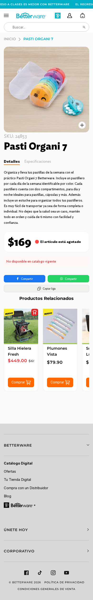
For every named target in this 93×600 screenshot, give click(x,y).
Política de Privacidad (64, 582)
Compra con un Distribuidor (26, 488)
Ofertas (10, 471)
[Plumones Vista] (60, 326)
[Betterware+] (20, 505)
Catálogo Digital (18, 463)
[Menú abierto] (10, 15)
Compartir (27, 278)
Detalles (12, 161)
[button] (46, 445)
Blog (7, 496)
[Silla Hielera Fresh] (21, 326)
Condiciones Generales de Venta (46, 589)
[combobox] (46, 27)
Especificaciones (37, 161)
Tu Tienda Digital (17, 479)
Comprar (18, 382)
